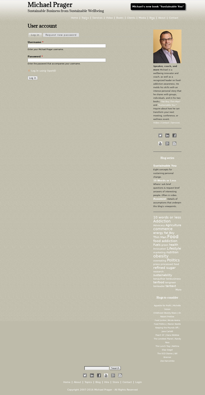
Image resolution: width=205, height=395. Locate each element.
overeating (159, 260)
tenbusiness (173, 278)
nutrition (172, 252)
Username (35, 42)
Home (74, 18)
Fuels (156, 244)
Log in (36, 35)
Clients (131, 18)
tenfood (158, 282)
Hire (106, 382)
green (164, 244)
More (178, 289)
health (173, 244)
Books (119, 18)
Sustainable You (164, 165)
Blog (152, 18)
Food (172, 236)
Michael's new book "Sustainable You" (158, 6)
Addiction (162, 221)
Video (109, 18)
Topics (85, 18)
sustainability (162, 275)
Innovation (159, 248)
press (156, 264)
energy (158, 232)
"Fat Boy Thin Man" (170, 101)
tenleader (159, 286)
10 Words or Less (164, 180)
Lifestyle (174, 248)
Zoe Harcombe (167, 361)
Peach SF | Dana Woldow (167, 335)
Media (142, 18)
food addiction (165, 241)
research (158, 271)
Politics (173, 260)
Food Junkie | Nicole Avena (167, 320)
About (161, 18)
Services (97, 18)
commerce (162, 229)
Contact (173, 18)
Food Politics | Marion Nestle (167, 324)
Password (35, 56)
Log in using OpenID (43, 70)
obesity (160, 255)
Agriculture (173, 225)
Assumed (159, 198)
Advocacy (159, 225)
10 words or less (167, 217)
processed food (170, 264)
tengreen (170, 282)
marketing (159, 252)
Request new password (61, 35)
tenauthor (159, 278)
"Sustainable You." (167, 105)
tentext (171, 286)
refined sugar (164, 268)
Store (116, 382)
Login (138, 382)
